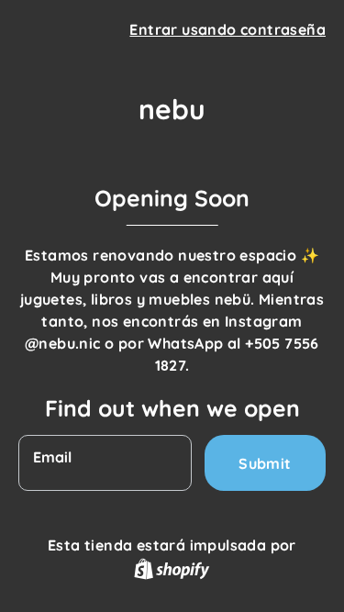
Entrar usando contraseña (227, 29)
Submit (265, 463)
